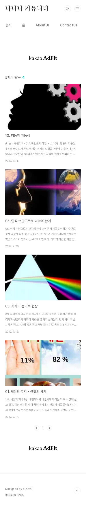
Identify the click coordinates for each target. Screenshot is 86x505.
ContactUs (68, 25)
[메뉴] (77, 8)
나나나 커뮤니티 (26, 9)
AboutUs (43, 25)
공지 (8, 25)
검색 (67, 9)
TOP (77, 490)
